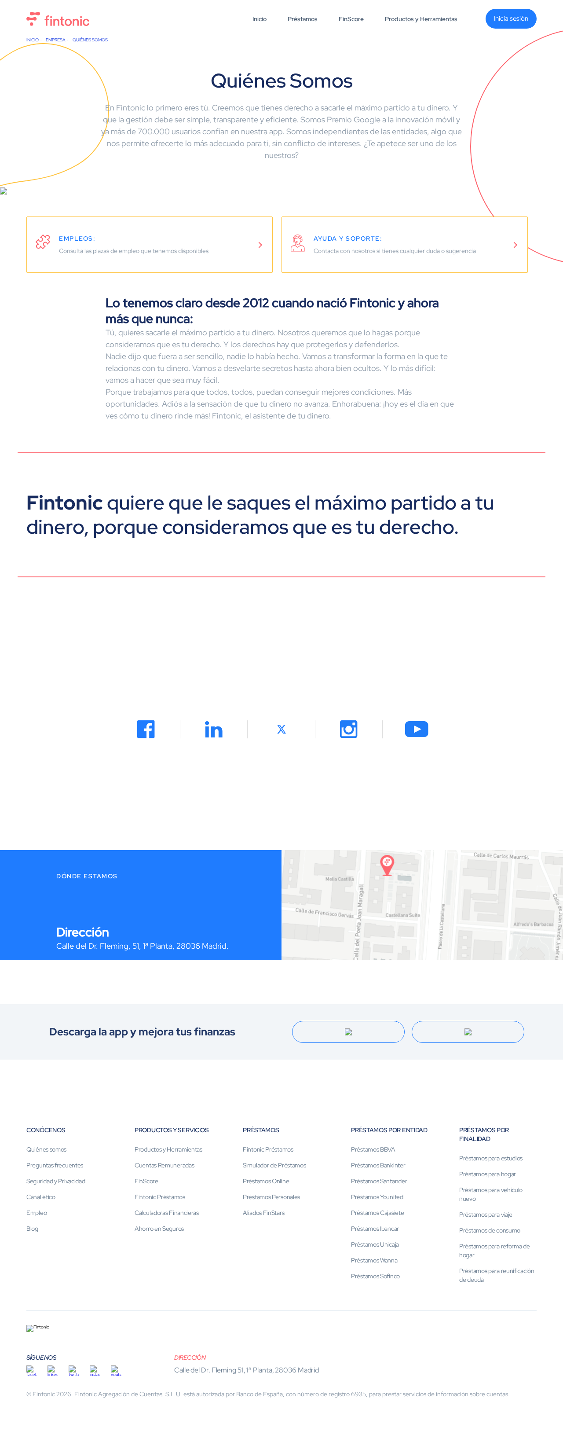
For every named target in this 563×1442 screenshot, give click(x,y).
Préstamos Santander (379, 1181)
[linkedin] (53, 1370)
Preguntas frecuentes (54, 1165)
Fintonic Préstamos (160, 1197)
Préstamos (303, 19)
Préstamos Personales (271, 1197)
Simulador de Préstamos (274, 1165)
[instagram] (95, 1370)
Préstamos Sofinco (375, 1276)
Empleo (36, 1213)
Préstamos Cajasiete (377, 1213)
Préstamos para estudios (491, 1158)
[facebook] (31, 1370)
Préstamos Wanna (374, 1260)
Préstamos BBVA (373, 1149)
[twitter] (74, 1370)
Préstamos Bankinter (378, 1165)
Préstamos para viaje (485, 1214)
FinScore (351, 19)
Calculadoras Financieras (167, 1213)
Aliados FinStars (263, 1213)
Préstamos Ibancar (375, 1229)
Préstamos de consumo (489, 1230)
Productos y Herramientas (421, 19)
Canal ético (40, 1197)
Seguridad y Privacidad (55, 1181)
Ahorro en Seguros (159, 1229)
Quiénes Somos (90, 39)
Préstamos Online (266, 1181)
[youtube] (116, 1370)
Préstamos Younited (377, 1197)
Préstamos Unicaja (375, 1244)
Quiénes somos (46, 1149)
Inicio (259, 19)
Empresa (56, 39)
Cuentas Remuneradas (164, 1165)
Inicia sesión (511, 18)
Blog (32, 1229)
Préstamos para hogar (487, 1174)
